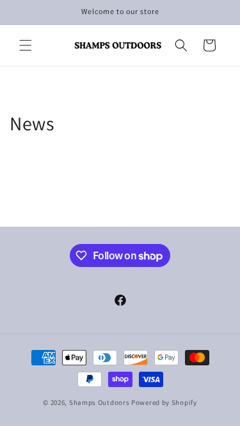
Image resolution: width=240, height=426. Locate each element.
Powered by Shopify (164, 402)
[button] (26, 45)
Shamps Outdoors (99, 402)
